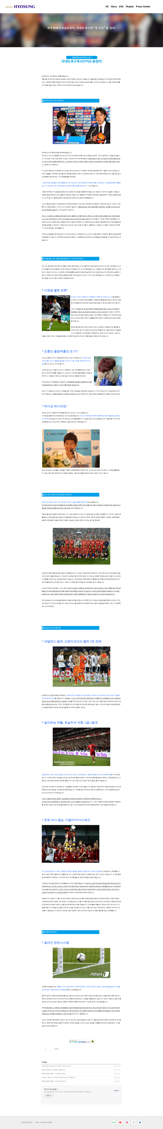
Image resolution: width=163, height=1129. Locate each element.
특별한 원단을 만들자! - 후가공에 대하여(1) (54, 1081)
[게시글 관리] (50, 1049)
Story (114, 6)
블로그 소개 (39, 1122)
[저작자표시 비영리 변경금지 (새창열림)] (62, 1049)
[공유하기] (47, 1049)
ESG (121, 6)
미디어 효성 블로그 (51, 1089)
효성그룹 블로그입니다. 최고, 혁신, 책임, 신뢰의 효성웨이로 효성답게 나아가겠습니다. (67, 1092)
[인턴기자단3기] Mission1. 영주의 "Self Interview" (57, 1066)
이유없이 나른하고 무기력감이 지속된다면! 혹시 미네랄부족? (58, 1077)
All (107, 6)
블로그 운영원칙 (47, 1122)
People (130, 6)
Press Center (143, 6)
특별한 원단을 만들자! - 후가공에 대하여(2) (54, 1074)
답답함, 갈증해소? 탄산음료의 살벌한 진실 (53, 1070)
